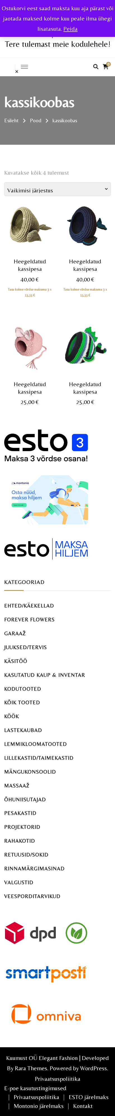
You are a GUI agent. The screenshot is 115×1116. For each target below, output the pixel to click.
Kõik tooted (22, 702)
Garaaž (15, 633)
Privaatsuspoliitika (57, 1078)
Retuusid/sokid (26, 855)
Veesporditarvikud (32, 896)
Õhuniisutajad (25, 799)
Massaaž (17, 786)
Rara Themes (31, 1068)
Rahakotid (19, 841)
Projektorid (22, 827)
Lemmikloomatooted (35, 744)
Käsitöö (15, 661)
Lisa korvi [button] (29, 239)
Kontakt (83, 1105)
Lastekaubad (23, 730)
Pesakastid (20, 813)
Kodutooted (22, 689)
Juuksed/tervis (25, 647)
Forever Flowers (29, 619)
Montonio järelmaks (39, 1105)
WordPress (93, 1068)
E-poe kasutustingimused (35, 1088)
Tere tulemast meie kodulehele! (58, 44)
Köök (11, 716)
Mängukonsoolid (30, 772)
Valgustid (18, 882)
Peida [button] (70, 28)
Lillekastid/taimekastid (39, 758)
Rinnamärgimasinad (34, 868)
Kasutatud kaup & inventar (44, 675)
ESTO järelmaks (89, 1097)
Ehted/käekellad (29, 606)
